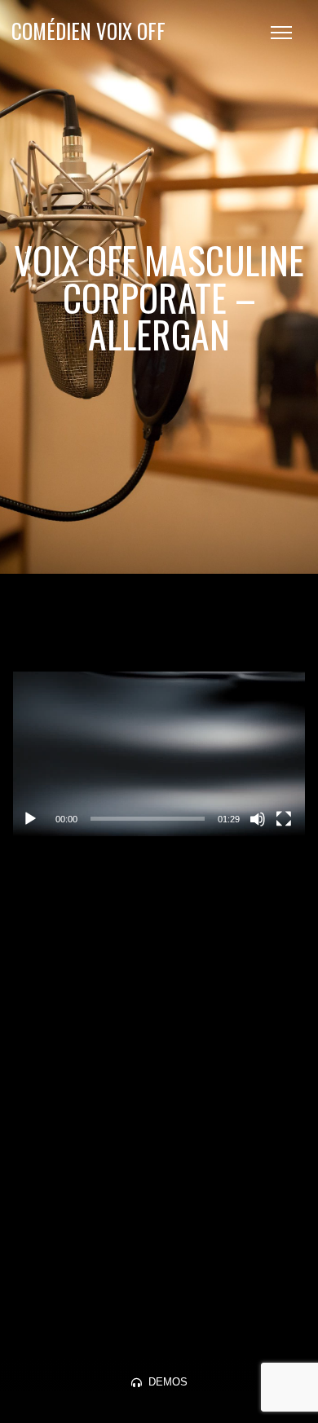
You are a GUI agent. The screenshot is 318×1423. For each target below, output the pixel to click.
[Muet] (258, 819)
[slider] (148, 819)
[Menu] (280, 32)
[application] (159, 754)
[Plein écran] (284, 819)
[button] (159, 754)
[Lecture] (30, 819)
